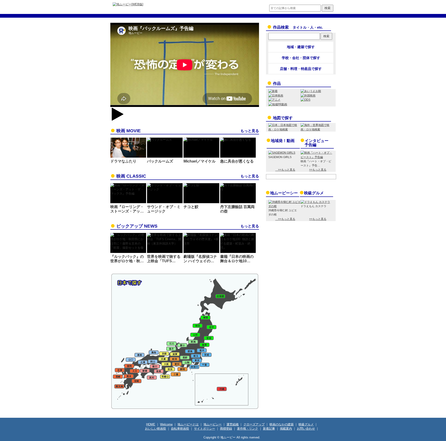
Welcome (166, 424)
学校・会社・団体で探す (301, 58)
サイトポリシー (204, 428)
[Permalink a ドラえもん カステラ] (315, 202)
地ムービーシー (284, 193)
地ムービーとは (188, 424)
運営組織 (232, 424)
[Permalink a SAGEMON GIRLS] (281, 152)
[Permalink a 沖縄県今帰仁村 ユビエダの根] (284, 206)
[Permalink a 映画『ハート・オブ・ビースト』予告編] (317, 157)
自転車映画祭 (180, 428)
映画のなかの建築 (281, 424)
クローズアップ (254, 424)
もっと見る (249, 131)
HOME (150, 424)
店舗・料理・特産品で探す (301, 69)
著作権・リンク (247, 428)
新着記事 (269, 428)
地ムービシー (212, 424)
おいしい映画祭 (155, 428)
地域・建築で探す (301, 47)
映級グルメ (314, 193)
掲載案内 (286, 428)
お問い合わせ (306, 428)
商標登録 (226, 428)
